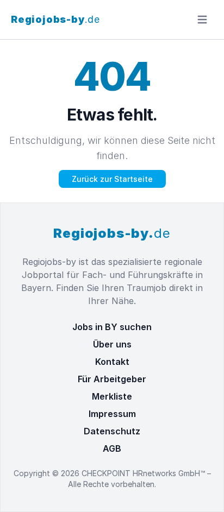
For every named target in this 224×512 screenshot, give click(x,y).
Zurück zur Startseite (112, 179)
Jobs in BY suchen (112, 326)
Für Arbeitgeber (112, 379)
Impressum (112, 413)
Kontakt (112, 361)
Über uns (112, 344)
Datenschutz (112, 431)
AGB (112, 448)
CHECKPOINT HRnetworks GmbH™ (144, 473)
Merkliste (112, 396)
